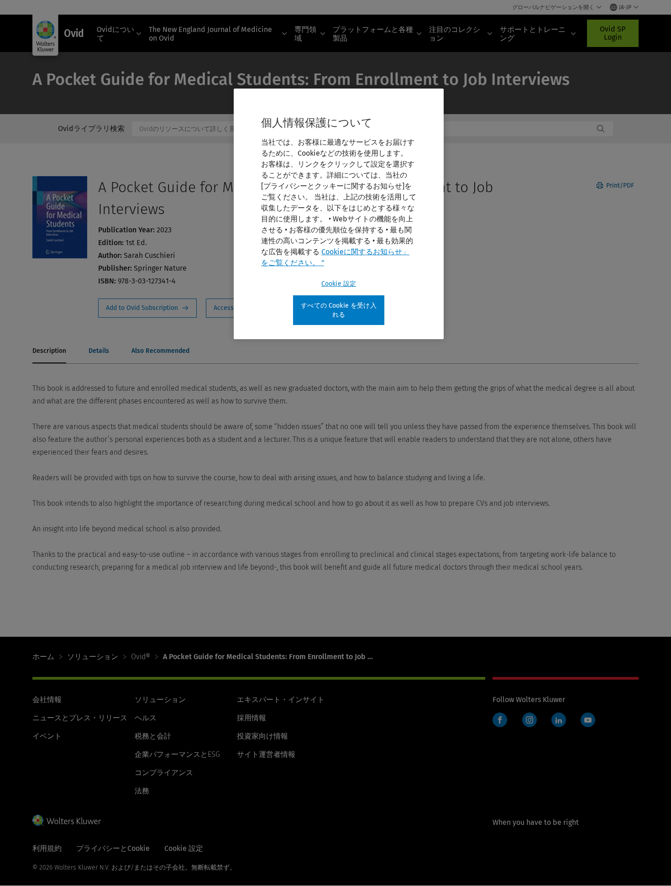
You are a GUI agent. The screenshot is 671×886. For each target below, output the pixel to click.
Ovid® (140, 656)
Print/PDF (619, 185)
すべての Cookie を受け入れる (339, 310)
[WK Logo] (66, 820)
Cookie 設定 (338, 284)
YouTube (588, 720)
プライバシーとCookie (113, 848)
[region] (339, 214)
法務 (142, 790)
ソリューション (92, 656)
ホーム (43, 656)
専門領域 (305, 33)
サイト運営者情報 (266, 754)
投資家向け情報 (262, 736)
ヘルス (146, 717)
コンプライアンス (164, 772)
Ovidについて (115, 33)
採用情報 (251, 717)
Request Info (147, 308)
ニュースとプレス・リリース (79, 717)
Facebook (500, 720)
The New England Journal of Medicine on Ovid (210, 33)
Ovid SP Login (612, 33)
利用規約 (47, 848)
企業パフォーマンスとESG (177, 754)
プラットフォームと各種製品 (373, 33)
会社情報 (47, 699)
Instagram (529, 720)
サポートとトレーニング (533, 33)
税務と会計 (153, 736)
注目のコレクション (454, 33)
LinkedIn (558, 720)
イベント (47, 736)
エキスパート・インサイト (281, 699)
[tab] (49, 351)
